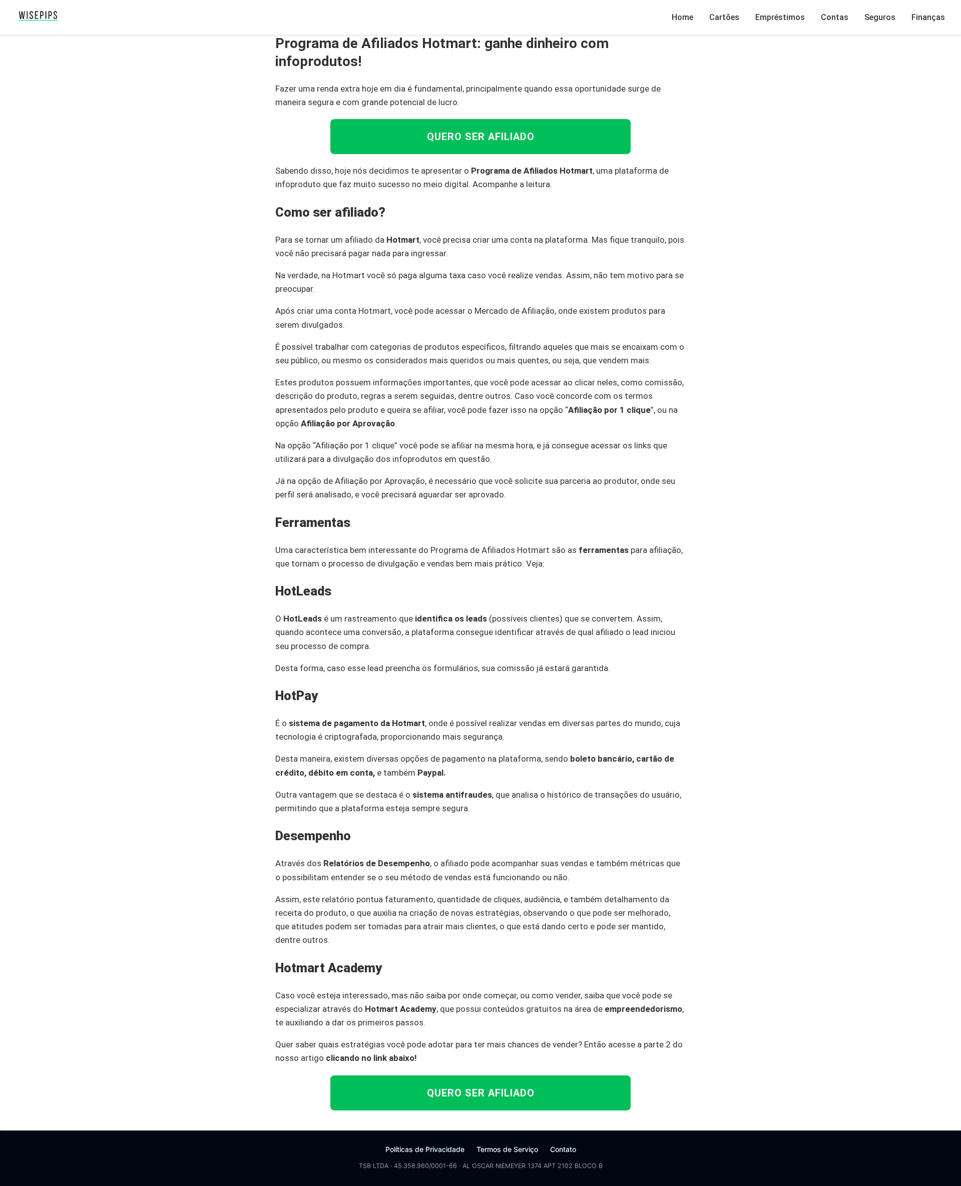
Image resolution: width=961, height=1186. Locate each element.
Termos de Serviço (507, 1149)
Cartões (724, 17)
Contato (563, 1149)
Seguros (879, 17)
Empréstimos (780, 17)
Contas (834, 17)
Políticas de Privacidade (424, 1149)
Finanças (928, 17)
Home (682, 17)
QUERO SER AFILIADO (481, 137)
